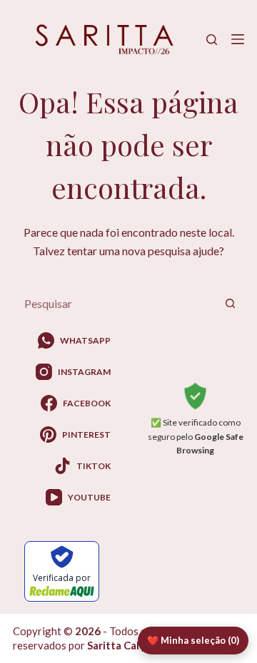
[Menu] (237, 39)
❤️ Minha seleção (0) (193, 640)
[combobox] (115, 303)
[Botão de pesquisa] (229, 303)
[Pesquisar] (211, 39)
